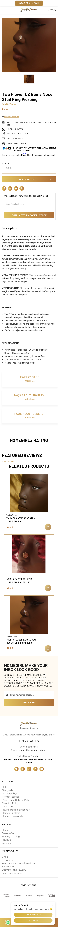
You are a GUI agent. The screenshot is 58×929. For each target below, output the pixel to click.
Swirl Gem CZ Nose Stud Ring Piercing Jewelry (19, 581)
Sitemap (6, 843)
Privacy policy (9, 793)
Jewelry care (29, 377)
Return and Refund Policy (16, 800)
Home (5, 830)
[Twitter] (16, 188)
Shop (5, 857)
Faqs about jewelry (29, 395)
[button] (10, 116)
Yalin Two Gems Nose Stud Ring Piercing (20, 520)
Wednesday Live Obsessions (18, 863)
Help (4, 787)
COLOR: (6, 163)
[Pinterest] (21, 188)
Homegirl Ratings (11, 836)
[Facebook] (4, 188)
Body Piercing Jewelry (14, 870)
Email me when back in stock (29, 215)
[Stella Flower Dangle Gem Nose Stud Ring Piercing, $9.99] (29, 615)
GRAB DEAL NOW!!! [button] (29, 3)
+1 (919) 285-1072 (30, 741)
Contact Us (8, 806)
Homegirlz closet (11, 813)
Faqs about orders (28, 413)
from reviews (8, 461)
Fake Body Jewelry (12, 873)
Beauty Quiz (8, 833)
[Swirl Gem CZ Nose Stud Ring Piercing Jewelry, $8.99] (29, 554)
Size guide (7, 790)
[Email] (10, 188)
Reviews (6, 840)
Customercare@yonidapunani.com (29, 750)
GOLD (9, 168)
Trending (7, 860)
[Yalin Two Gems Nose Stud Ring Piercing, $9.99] (29, 493)
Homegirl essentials (12, 816)
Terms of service (10, 797)
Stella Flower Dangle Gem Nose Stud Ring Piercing (21, 641)
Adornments (9, 866)
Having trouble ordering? (16, 809)
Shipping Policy (10, 803)
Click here (30, 381)
